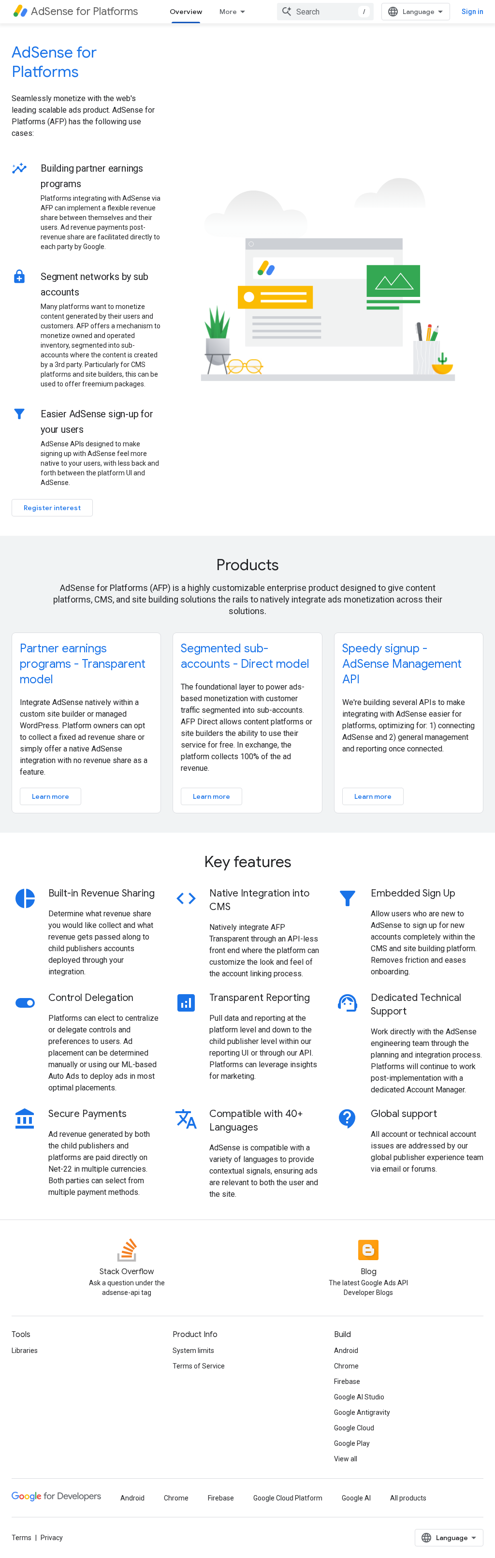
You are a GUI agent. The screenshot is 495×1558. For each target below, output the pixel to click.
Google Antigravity (362, 1412)
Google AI (356, 1498)
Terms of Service (199, 1366)
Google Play (352, 1443)
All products (408, 1498)
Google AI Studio (359, 1397)
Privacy (52, 1538)
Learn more (50, 796)
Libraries (25, 1350)
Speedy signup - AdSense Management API (402, 664)
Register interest (52, 507)
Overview (186, 11)
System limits (193, 1350)
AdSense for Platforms (54, 62)
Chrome (346, 1366)
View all (345, 1459)
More (228, 11)
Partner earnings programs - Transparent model (83, 664)
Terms (21, 1538)
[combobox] (325, 11)
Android (346, 1350)
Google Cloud (354, 1428)
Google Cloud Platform (287, 1498)
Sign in (472, 11)
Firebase (347, 1381)
